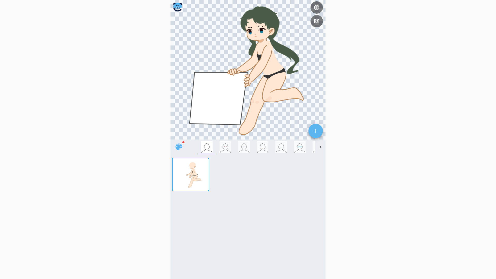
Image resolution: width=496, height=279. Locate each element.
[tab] (206, 147)
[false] (179, 147)
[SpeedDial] (315, 131)
